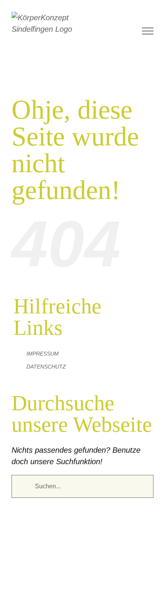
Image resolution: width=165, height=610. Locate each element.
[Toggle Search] (131, 30)
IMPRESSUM (42, 354)
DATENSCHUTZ (46, 367)
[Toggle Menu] (147, 31)
